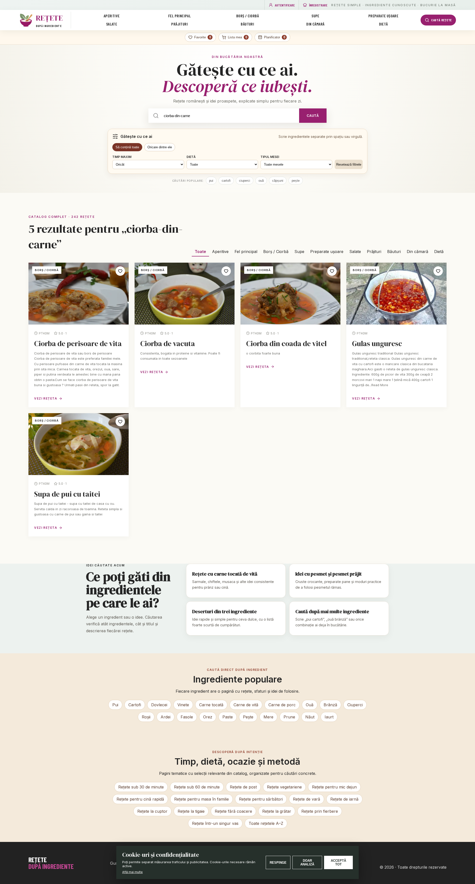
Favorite (202, 37)
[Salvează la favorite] (120, 271)
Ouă (309, 704)
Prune (289, 716)
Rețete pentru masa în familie (201, 799)
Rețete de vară (306, 799)
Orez (207, 716)
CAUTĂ (313, 116)
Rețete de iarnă (344, 799)
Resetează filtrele (348, 164)
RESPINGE (278, 862)
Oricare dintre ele (159, 147)
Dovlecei (159, 704)
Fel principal (179, 15)
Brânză (330, 704)
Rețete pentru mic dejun (334, 786)
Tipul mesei (270, 157)
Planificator (274, 37)
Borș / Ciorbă (247, 15)
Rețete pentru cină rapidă (140, 799)
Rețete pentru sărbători (261, 799)
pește (296, 180)
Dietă (383, 24)
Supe (315, 15)
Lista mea (237, 37)
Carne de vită (246, 704)
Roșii (146, 716)
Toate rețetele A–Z (266, 823)
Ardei (165, 716)
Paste (227, 716)
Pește (248, 716)
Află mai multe (132, 872)
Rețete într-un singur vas (215, 823)
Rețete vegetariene (284, 786)
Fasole (187, 716)
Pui (115, 704)
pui (211, 180)
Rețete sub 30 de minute (141, 786)
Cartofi (134, 704)
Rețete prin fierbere (319, 811)
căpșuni (277, 180)
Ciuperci (355, 704)
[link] (78, 335)
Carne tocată (211, 704)
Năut (309, 716)
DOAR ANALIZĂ (307, 862)
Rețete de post (243, 786)
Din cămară (315, 24)
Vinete (183, 704)
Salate (111, 24)
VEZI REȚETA (45, 398)
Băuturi (247, 24)
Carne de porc (282, 704)
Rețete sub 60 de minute (197, 786)
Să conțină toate (127, 147)
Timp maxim (121, 157)
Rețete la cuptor (152, 811)
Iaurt (329, 716)
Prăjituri (179, 24)
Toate (200, 251)
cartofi (226, 180)
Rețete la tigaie (191, 811)
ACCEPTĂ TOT (338, 862)
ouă (261, 180)
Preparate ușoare (383, 15)
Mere (268, 716)
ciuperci (244, 180)
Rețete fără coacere (233, 811)
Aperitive (112, 15)
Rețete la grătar (276, 811)
